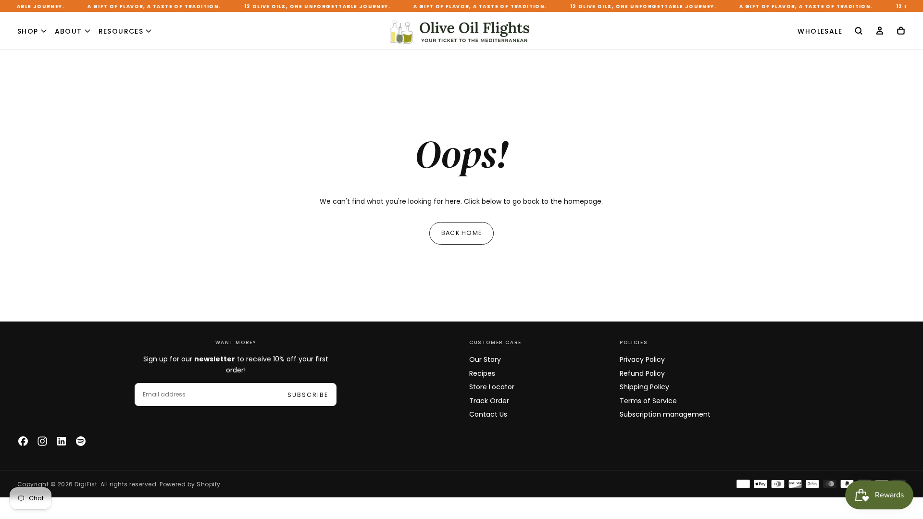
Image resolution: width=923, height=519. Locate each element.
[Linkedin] (61, 441)
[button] (858, 31)
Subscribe (307, 395)
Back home (461, 233)
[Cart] (901, 32)
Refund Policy (642, 373)
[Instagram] (42, 441)
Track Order (489, 401)
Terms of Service (648, 401)
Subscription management (665, 414)
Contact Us (488, 414)
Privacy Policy (642, 359)
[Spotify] (81, 441)
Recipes (482, 373)
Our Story (485, 359)
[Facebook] (23, 441)
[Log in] (880, 32)
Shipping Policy (644, 387)
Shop (27, 31)
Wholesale (820, 31)
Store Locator (491, 387)
